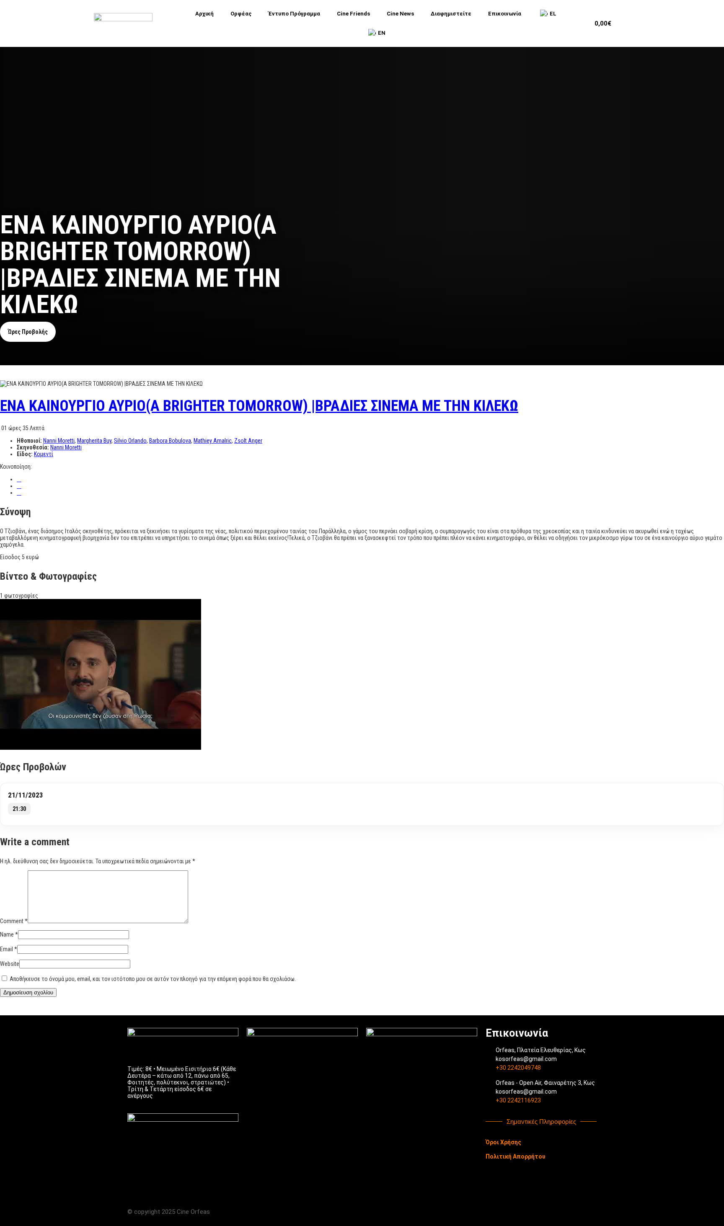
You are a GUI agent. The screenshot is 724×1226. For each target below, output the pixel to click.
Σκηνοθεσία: (33, 447)
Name (9, 934)
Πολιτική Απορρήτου (516, 1156)
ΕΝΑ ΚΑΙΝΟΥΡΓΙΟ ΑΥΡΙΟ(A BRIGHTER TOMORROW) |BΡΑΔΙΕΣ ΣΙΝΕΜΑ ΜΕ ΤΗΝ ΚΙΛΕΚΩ (259, 406)
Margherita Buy (94, 440)
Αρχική (204, 13)
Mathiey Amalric (213, 440)
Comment (14, 921)
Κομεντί (43, 454)
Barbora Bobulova (170, 440)
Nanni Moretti (59, 440)
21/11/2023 (25, 795)
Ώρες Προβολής (28, 331)
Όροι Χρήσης (503, 1142)
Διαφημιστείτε (451, 13)
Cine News (400, 13)
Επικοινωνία (504, 13)
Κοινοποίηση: (16, 466)
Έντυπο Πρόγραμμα (294, 13)
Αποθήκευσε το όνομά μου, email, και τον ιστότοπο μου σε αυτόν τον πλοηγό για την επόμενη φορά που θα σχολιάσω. (153, 979)
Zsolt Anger (248, 440)
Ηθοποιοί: (30, 440)
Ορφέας (241, 13)
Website (9, 963)
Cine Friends (353, 13)
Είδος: (25, 454)
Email (8, 949)
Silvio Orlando (130, 440)
